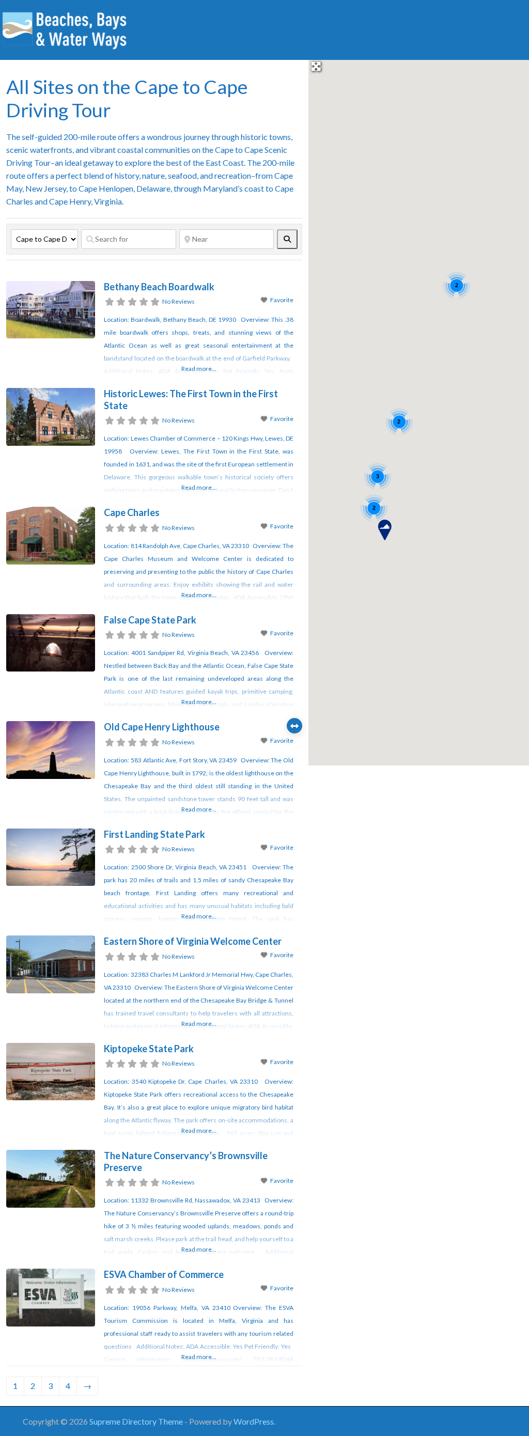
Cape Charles (132, 512)
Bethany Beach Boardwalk (159, 286)
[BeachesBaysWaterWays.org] (64, 28)
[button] (384, 530)
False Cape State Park (150, 620)
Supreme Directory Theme (136, 1421)
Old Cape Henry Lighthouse (162, 726)
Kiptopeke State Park (149, 1048)
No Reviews (178, 301)
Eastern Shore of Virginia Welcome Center (193, 941)
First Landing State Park (154, 834)
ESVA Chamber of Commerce (164, 1274)
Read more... (198, 368)
